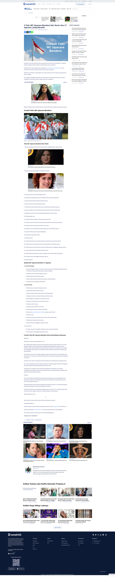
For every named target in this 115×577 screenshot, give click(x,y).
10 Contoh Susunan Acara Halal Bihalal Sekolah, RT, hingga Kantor (48, 499)
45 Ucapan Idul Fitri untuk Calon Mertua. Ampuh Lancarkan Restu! (66, 499)
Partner (34, 545)
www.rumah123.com (37, 409)
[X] (27, 32)
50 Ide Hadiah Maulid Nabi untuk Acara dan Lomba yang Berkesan (79, 29)
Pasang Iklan (81, 4)
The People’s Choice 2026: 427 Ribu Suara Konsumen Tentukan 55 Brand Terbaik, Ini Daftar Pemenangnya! (79, 74)
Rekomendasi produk (55, 8)
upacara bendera (38, 419)
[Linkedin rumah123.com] (103, 535)
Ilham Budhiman (81, 31)
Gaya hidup (69, 8)
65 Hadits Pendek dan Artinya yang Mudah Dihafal (79, 57)
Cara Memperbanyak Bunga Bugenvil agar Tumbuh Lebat (78, 69)
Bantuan (90, 1)
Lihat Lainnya (57, 527)
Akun (91, 4)
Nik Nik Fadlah (81, 43)
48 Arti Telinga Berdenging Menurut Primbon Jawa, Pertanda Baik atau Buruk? (30, 499)
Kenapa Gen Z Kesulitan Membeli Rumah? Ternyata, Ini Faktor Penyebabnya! (79, 52)
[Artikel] (28, 9)
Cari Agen (66, 1)
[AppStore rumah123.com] (12, 568)
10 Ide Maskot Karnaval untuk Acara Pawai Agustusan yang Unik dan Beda (79, 63)
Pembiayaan (63, 8)
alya (79, 60)
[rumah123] (14, 534)
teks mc (33, 419)
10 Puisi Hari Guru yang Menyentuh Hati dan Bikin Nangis (82, 499)
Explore (76, 1)
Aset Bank (71, 1)
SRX (79, 545)
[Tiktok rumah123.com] (106, 535)
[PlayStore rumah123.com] (20, 569)
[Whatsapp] (32, 32)
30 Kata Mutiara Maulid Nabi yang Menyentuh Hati (79, 46)
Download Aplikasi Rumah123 (30, 1)
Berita (79, 1)
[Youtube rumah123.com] (100, 535)
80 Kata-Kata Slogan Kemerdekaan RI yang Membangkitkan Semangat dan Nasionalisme (79, 80)
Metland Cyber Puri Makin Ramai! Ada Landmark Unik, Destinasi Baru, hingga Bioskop (79, 34)
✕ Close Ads (112, 574)
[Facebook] (25, 32)
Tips (49, 8)
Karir (33, 547)
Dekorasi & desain (44, 8)
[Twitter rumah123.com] (95, 535)
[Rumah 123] (29, 4)
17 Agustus (28, 419)
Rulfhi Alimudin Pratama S (43, 29)
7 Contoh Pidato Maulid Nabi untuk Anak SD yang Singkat (79, 40)
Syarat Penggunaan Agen (65, 545)
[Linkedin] (30, 32)
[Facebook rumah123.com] (93, 535)
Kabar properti (37, 8)
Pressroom (34, 549)
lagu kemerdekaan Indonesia (38, 312)
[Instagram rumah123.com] (98, 535)
